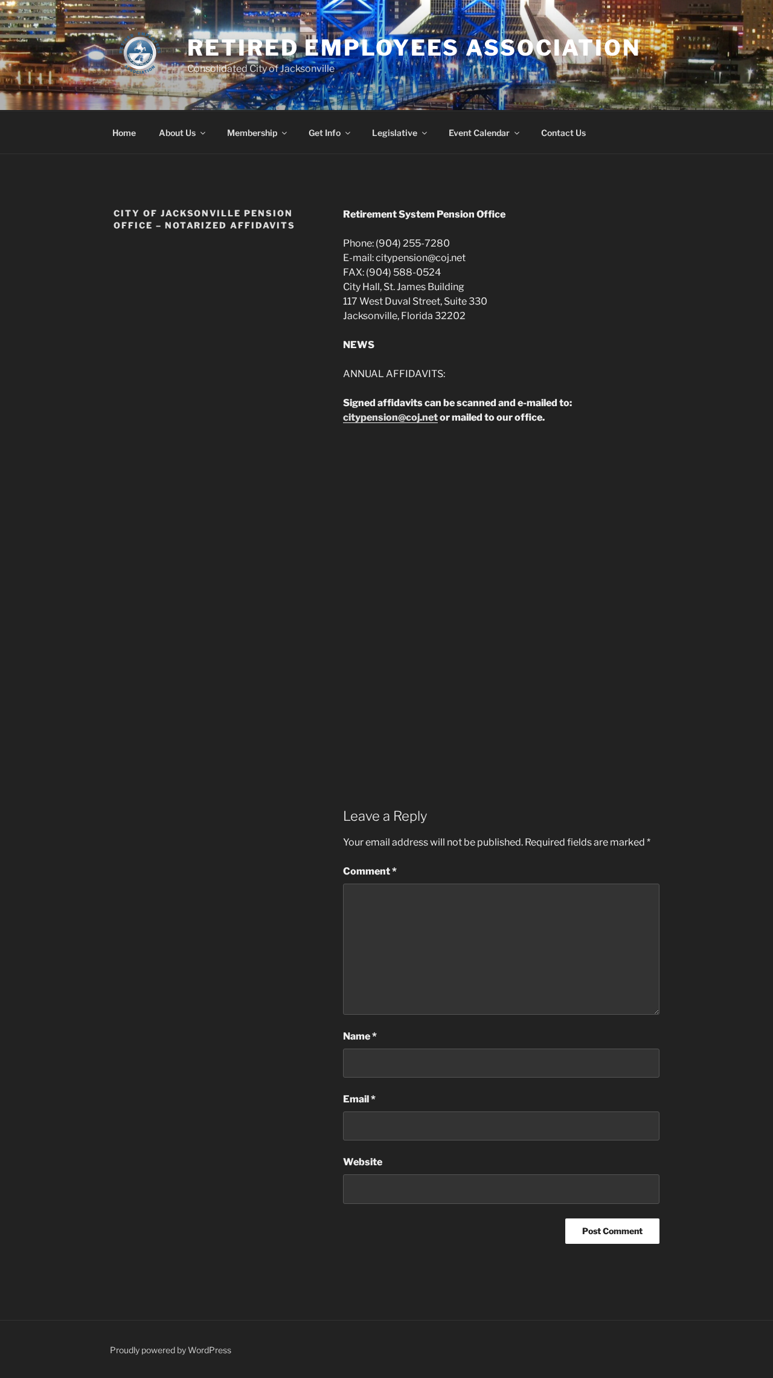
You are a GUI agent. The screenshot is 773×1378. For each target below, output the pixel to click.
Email (359, 1099)
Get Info (325, 133)
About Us (177, 133)
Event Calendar (479, 133)
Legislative (394, 133)
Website (362, 1162)
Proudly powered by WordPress (170, 1350)
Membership (252, 133)
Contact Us (563, 133)
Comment (370, 871)
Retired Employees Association (414, 47)
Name (360, 1036)
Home (124, 133)
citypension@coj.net (390, 417)
